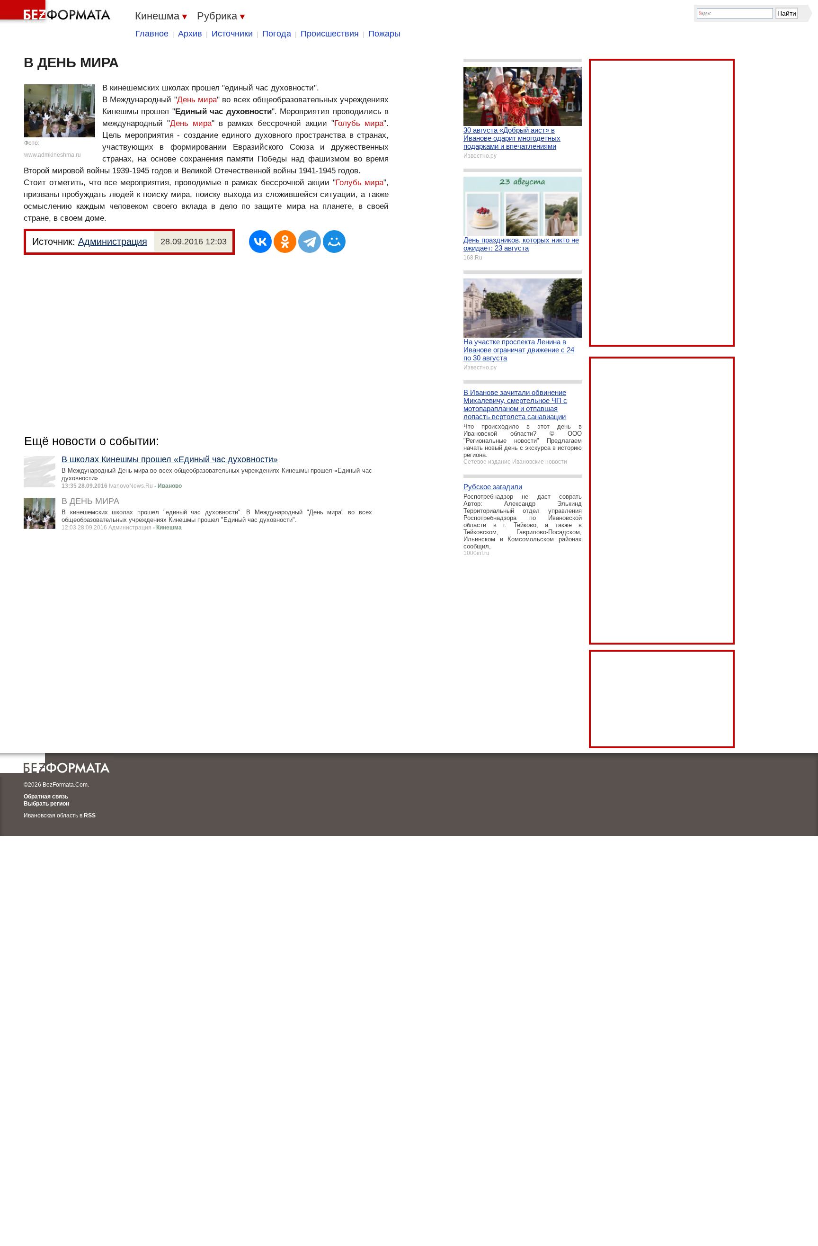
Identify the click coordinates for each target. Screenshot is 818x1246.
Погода (276, 33)
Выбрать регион (46, 803)
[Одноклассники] (285, 241)
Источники (232, 33)
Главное (152, 33)
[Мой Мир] (334, 241)
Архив (190, 33)
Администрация (112, 241)
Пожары (384, 33)
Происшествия (330, 33)
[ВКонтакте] (260, 241)
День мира (197, 99)
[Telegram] (309, 241)
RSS (90, 815)
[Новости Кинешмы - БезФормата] (57, 12)
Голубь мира (358, 123)
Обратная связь (46, 796)
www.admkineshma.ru (52, 155)
